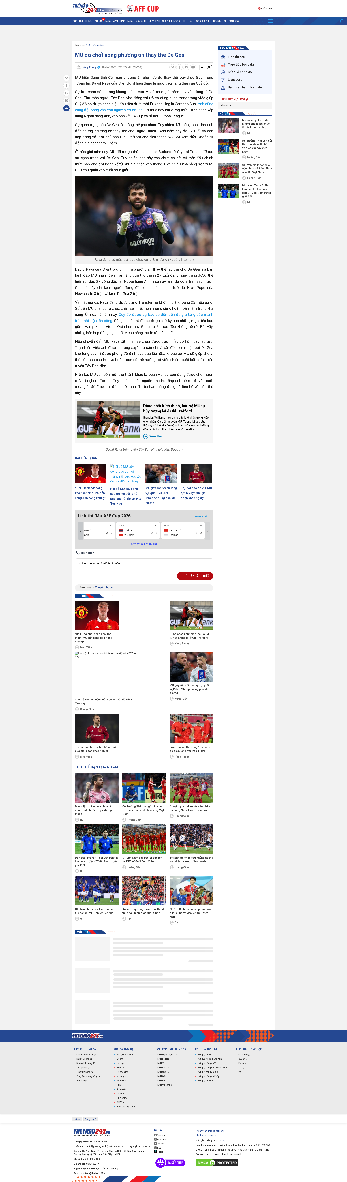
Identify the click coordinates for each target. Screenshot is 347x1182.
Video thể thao (83, 1080)
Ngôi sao (227, 105)
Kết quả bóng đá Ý (207, 1063)
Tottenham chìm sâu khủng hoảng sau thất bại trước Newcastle (191, 859)
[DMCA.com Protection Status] (218, 1162)
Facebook (162, 1139)
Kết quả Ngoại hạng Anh (210, 1059)
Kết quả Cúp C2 (205, 1080)
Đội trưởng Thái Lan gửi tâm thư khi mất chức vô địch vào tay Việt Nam (143, 810)
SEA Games (123, 1098)
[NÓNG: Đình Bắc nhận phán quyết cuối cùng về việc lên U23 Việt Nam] (191, 890)
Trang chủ (80, 45)
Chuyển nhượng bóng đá (88, 1076)
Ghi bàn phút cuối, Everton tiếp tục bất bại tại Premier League (94, 911)
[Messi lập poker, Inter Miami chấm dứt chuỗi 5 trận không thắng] (97, 788)
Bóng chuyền (202, 21)
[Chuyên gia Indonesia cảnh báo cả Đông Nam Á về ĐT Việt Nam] (191, 788)
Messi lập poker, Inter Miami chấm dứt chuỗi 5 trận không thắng (93, 810)
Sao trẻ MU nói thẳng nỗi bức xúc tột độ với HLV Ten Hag (105, 701)
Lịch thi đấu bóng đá (86, 1054)
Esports (216, 21)
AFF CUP (99, 21)
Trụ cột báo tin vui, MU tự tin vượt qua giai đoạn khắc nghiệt (196, 493)
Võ (239, 1072)
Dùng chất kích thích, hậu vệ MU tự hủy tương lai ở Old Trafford (176, 421)
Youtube (161, 1135)
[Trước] (80, 531)
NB (81, 819)
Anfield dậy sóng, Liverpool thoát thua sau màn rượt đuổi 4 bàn (143, 911)
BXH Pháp (162, 1080)
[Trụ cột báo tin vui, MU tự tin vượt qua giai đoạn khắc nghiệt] (197, 473)
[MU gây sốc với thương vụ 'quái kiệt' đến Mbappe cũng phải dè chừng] (161, 473)
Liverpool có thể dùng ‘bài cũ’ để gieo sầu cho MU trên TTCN (190, 749)
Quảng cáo (266, 9)
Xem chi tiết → (202, 516)
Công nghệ (90, 1119)
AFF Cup (121, 1102)
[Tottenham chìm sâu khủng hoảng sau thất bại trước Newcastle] (191, 839)
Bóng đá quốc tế (136, 21)
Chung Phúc (87, 709)
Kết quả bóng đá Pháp (208, 1076)
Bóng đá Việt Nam (115, 21)
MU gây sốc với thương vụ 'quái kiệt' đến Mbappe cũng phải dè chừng (161, 495)
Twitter (160, 1143)
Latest (77, 1119)
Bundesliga (122, 1072)
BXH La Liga (163, 1059)
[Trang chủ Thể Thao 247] (75, 21)
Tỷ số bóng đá (83, 1067)
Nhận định (154, 21)
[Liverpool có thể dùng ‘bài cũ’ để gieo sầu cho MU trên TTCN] (191, 728)
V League (121, 1076)
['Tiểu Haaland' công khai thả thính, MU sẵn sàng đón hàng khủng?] (91, 473)
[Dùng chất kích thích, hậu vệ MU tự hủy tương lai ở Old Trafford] (108, 419)
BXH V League (164, 1085)
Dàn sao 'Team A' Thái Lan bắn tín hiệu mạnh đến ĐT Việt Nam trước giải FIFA (96, 861)
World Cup (122, 1080)
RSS (159, 1148)
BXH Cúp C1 (163, 1067)
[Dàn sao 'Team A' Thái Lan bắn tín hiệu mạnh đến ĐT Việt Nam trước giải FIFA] (97, 839)
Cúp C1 (120, 1059)
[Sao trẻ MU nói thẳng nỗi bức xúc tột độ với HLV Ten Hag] (107, 674)
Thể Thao (187, 21)
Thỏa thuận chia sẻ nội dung (210, 1130)
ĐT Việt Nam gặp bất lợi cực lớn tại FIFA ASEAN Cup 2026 (142, 859)
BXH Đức (161, 1076)
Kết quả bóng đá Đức (208, 1072)
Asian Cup (122, 1089)
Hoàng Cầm (134, 819)
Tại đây (222, 1140)
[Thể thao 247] (97, 8)
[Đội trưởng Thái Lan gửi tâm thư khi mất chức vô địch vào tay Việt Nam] (144, 788)
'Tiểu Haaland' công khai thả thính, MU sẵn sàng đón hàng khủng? (90, 493)
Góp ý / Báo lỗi (194, 576)
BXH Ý (160, 1063)
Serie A (120, 1067)
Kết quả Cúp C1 (205, 1054)
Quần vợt (242, 1059)
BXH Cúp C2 (163, 1072)
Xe (225, 21)
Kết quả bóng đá (84, 1059)
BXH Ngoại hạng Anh (167, 1054)
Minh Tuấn (181, 698)
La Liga (120, 1063)
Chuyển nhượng (171, 21)
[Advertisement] (173, 33)
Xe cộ (241, 1067)
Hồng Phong (182, 643)
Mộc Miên (86, 647)
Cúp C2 (120, 1093)
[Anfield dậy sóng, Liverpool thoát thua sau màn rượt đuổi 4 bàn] (144, 890)
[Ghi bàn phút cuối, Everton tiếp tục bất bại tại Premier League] (97, 890)
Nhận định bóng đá (85, 1063)
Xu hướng (234, 21)
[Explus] (144, 559)
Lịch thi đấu (85, 21)
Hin (129, 918)
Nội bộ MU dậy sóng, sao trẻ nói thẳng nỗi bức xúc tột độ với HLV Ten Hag (126, 496)
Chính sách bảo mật (206, 1135)
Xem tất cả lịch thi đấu (144, 544)
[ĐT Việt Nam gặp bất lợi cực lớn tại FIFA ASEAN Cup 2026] (144, 839)
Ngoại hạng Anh (125, 1054)
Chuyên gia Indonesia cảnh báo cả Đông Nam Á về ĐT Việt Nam (190, 808)
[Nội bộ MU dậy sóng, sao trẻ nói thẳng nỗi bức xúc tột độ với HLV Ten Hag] (126, 474)
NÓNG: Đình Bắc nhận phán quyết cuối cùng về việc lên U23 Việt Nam (191, 913)
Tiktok (160, 1152)
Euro (119, 1085)
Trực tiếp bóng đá (84, 1072)
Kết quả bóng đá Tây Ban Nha (212, 1067)
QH (82, 918)
